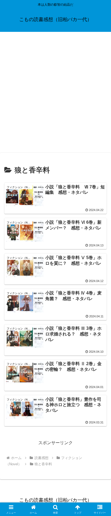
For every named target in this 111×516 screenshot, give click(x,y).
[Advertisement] (55, 94)
